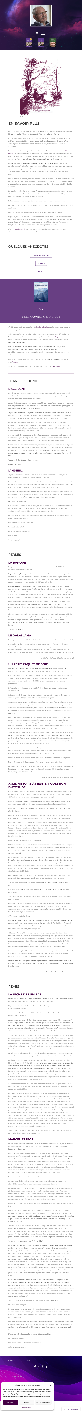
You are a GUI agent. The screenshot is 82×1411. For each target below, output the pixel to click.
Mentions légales (26, 1407)
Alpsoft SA (26, 1361)
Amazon (15, 362)
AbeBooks (56, 366)
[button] (51, 1385)
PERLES (41, 263)
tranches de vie (20, 229)
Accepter (10, 1402)
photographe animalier (61, 337)
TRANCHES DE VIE (41, 255)
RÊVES (41, 271)
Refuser (27, 1402)
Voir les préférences (43, 1402)
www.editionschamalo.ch (42, 117)
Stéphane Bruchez (42, 327)
